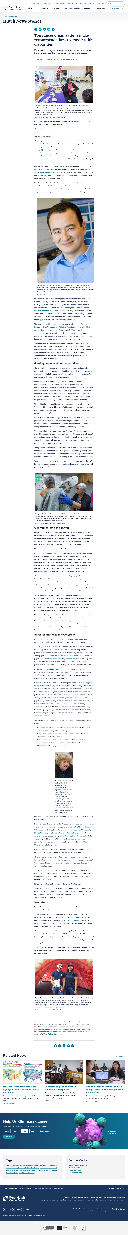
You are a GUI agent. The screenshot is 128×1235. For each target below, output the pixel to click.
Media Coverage (74, 1170)
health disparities (39, 1165)
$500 (7, 1131)
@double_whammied (82, 1029)
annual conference (71, 920)
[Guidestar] (83, 1228)
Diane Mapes (53, 59)
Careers (83, 3)
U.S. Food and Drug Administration (63, 659)
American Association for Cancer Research (22, 1170)
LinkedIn (40, 29)
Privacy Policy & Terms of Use (49, 1200)
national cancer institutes (48, 1170)
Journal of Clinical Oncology (63, 327)
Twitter (44, 29)
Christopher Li (52, 1165)
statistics (48, 647)
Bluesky (53, 29)
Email (48, 29)
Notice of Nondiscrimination (116, 1200)
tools (86, 842)
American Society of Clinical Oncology (20, 1173)
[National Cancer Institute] (48, 1228)
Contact (101, 3)
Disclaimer (103, 1200)
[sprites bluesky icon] (27, 1209)
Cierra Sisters (65, 836)
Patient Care (52, 1034)
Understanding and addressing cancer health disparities (60, 1088)
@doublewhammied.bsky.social (46, 1032)
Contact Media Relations (77, 1165)
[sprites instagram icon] (22, 1209)
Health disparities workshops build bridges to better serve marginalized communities (105, 1089)
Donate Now (9, 1137)
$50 (32, 1131)
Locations (92, 3)
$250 (16, 1131)
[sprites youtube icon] (18, 1209)
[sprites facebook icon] (4, 1209)
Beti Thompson (11, 1168)
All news (119, 1056)
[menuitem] (32, 8)
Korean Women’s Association (64, 833)
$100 (24, 1131)
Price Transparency (79, 1200)
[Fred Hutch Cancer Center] (14, 1198)
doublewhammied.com (64, 1029)
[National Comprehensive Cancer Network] (62, 1228)
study (46, 571)
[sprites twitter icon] (9, 1209)
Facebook (35, 29)
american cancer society (49, 1168)
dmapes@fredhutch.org (45, 1029)
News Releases (74, 1168)
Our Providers (60, 3)
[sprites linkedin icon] (13, 1209)
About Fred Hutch (75, 1172)
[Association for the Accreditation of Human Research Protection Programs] (74, 1228)
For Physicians (72, 3)
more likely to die (47, 172)
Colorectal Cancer (32, 1168)
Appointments (47, 3)
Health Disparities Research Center (19, 1165)
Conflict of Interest (65, 1200)
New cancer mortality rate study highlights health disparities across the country (21, 1089)
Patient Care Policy (92, 1200)
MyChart (36, 3)
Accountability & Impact (80, 1197)
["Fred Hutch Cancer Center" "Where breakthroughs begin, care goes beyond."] (12, 8)
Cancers (21, 1168)
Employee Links (96, 1197)
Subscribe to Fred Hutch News (114, 1197)
